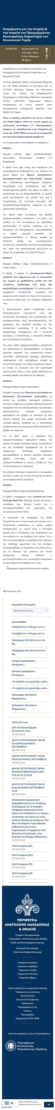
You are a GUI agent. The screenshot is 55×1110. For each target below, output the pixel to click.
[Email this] (47, 49)
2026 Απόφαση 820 (22, 855)
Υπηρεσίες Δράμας (27, 962)
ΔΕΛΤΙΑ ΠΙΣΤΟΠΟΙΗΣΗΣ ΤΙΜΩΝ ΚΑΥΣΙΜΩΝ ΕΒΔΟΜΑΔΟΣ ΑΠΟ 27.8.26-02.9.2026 (28, 772)
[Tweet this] (47, 54)
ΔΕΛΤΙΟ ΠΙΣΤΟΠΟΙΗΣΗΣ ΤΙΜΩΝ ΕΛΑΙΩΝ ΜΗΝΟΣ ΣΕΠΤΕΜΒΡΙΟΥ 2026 (28, 787)
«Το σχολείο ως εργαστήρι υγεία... (30, 681)
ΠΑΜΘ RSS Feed (20, 722)
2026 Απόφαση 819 (22, 864)
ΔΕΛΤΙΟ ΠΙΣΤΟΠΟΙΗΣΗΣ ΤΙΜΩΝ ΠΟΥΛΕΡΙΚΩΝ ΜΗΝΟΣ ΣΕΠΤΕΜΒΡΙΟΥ (28, 743)
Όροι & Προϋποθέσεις (39, 1033)
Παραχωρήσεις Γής (27, 1007)
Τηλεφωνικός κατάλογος (27, 992)
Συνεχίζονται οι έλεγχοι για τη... (29, 626)
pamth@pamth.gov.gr (31, 952)
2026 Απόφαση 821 (22, 846)
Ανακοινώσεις (27, 995)
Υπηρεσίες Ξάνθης (27, 970)
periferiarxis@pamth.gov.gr (30, 942)
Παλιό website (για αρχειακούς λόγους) (27, 988)
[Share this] (47, 51)
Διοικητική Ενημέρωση (27, 999)
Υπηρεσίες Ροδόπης (28, 974)
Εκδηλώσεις (27, 1003)
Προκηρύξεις (27, 1014)
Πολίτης (28, 1011)
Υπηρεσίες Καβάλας (27, 966)
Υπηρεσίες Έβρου (27, 977)
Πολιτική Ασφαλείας (18, 1033)
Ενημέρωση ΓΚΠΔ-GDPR (27, 1018)
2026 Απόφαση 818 (22, 873)
